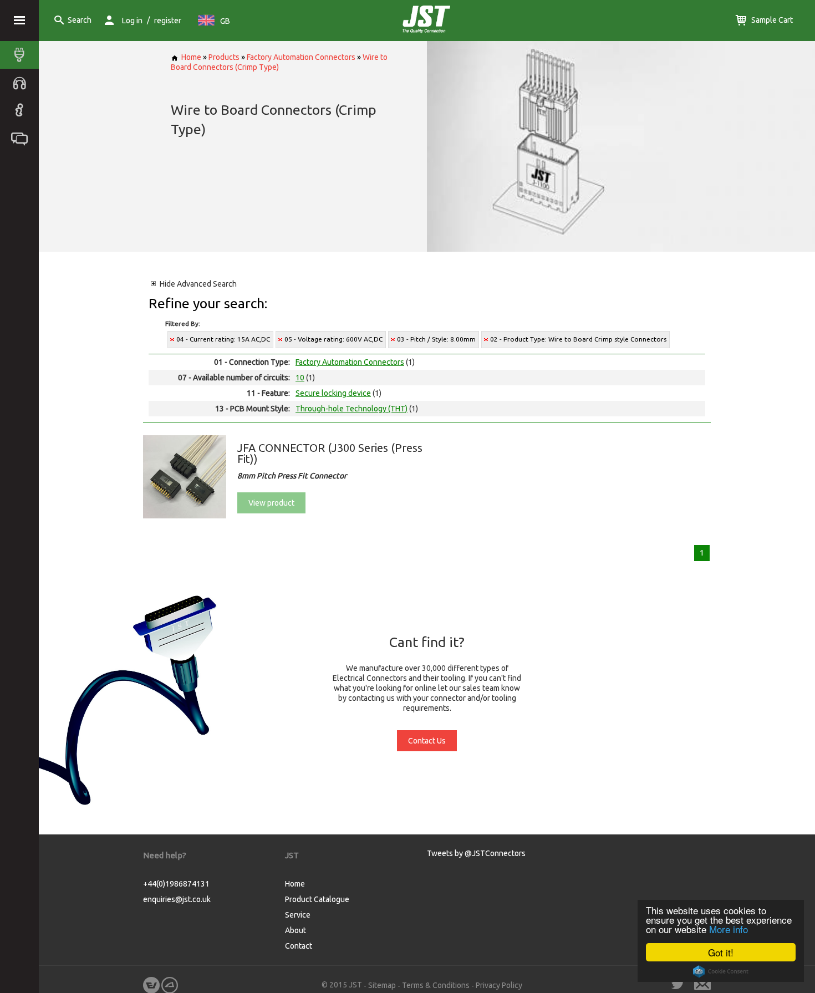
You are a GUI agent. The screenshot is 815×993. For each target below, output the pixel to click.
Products (224, 57)
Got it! (720, 952)
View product (271, 502)
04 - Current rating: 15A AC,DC (223, 339)
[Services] (22, 82)
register (167, 20)
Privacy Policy (499, 985)
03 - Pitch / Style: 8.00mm (436, 339)
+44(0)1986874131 (176, 883)
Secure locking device (333, 393)
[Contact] (22, 138)
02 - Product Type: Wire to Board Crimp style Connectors (578, 339)
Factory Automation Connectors (301, 57)
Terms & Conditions (436, 985)
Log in (132, 20)
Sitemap (382, 985)
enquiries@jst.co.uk (177, 899)
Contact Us (427, 740)
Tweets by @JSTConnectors (476, 853)
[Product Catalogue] (22, 55)
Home (191, 57)
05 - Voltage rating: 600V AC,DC (333, 339)
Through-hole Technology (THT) (351, 408)
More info (728, 929)
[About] (22, 110)
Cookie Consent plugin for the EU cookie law (720, 971)
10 (300, 377)
